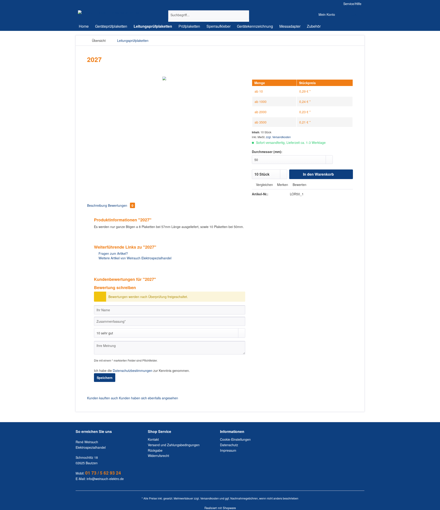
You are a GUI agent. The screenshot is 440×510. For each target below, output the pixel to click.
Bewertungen (120, 205)
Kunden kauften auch (102, 398)
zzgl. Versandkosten (278, 137)
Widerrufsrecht (158, 455)
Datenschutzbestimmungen (132, 370)
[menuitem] (208, 17)
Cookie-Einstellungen (235, 439)
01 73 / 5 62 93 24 (103, 473)
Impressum (228, 450)
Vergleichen (264, 184)
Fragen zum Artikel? (113, 253)
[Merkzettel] (304, 14)
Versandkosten (209, 498)
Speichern (105, 377)
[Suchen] (245, 14)
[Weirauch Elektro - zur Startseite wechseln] (110, 12)
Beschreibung (97, 205)
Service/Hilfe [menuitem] (352, 3)
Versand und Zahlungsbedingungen (174, 445)
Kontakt (153, 439)
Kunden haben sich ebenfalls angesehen (148, 398)
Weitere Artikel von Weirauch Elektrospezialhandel (134, 258)
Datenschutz (229, 445)
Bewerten (299, 184)
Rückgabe (155, 450)
